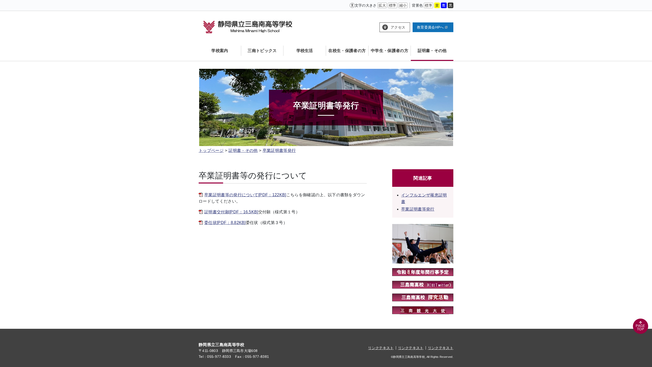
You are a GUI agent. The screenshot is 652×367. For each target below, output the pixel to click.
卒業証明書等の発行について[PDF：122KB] (245, 195)
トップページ (211, 150)
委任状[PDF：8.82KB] (225, 222)
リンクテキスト (380, 348)
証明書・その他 (242, 150)
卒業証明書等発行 (279, 150)
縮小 (403, 5)
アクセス (398, 27)
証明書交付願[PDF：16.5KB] (231, 212)
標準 (392, 5)
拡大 (382, 5)
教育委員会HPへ (430, 27)
